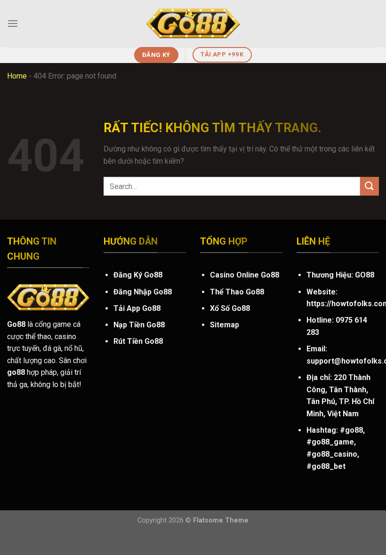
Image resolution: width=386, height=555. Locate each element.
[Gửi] (369, 186)
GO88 (364, 274)
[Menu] (12, 23)
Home (17, 75)
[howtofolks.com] (193, 23)
